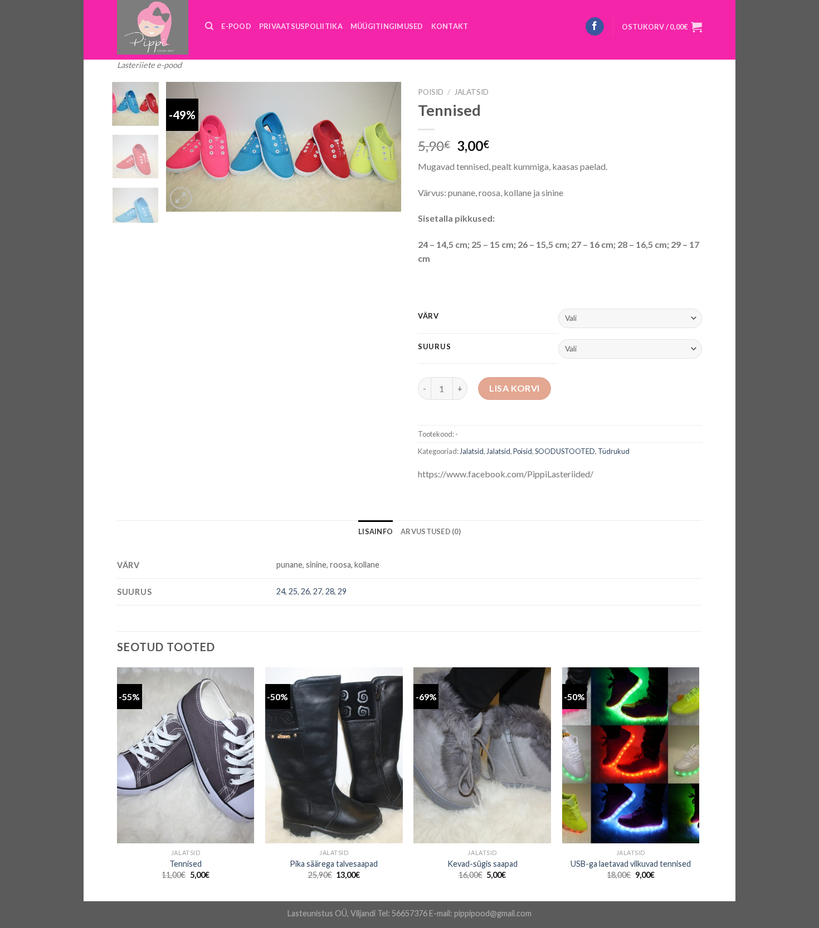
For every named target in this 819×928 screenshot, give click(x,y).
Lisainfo (375, 531)
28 (329, 591)
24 (280, 591)
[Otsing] (209, 26)
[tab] (375, 531)
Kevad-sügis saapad (482, 863)
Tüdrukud (614, 451)
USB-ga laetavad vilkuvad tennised (631, 863)
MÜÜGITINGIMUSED (386, 26)
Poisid (430, 91)
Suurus (434, 347)
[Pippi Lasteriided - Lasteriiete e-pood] (152, 27)
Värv (428, 316)
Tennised (185, 863)
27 (317, 591)
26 (305, 591)
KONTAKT (450, 26)
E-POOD (236, 26)
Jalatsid (471, 91)
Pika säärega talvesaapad (334, 863)
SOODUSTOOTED (565, 451)
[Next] (383, 147)
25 (293, 591)
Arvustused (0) (431, 531)
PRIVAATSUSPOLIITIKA (301, 26)
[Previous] (185, 147)
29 (342, 591)
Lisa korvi (514, 388)
